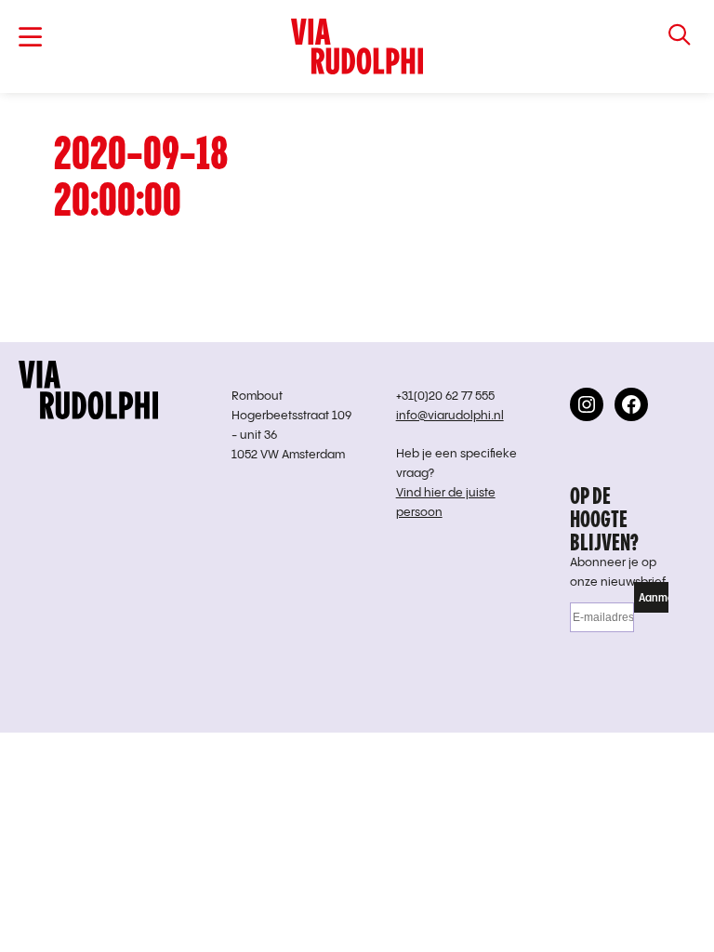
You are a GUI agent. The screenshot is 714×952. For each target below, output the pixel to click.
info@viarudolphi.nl (450, 416)
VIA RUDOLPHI (357, 46)
